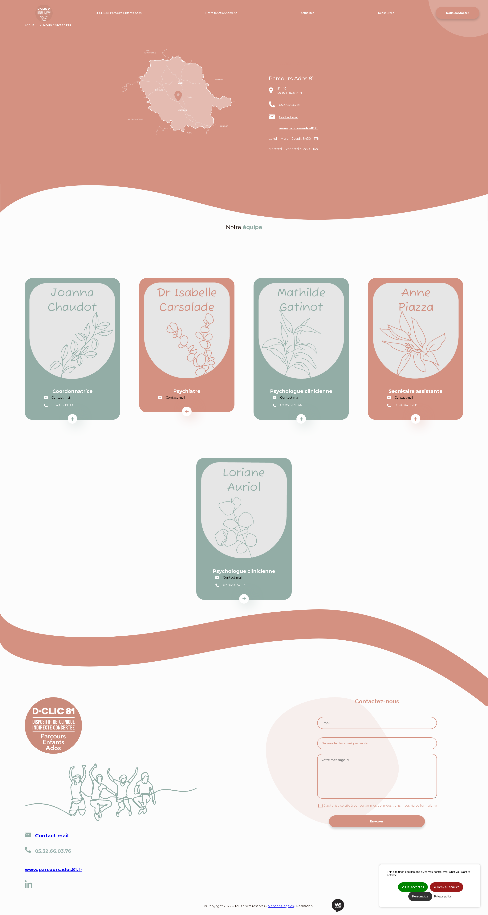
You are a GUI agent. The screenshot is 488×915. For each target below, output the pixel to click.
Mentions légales (281, 906)
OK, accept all (414, 887)
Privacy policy (443, 896)
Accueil (30, 6)
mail (410, 397)
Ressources (386, 13)
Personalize (420, 896)
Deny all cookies (447, 887)
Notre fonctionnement (221, 13)
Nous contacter (457, 13)
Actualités (307, 13)
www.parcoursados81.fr (298, 128)
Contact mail (288, 117)
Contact (401, 397)
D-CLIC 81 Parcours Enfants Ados (119, 13)
